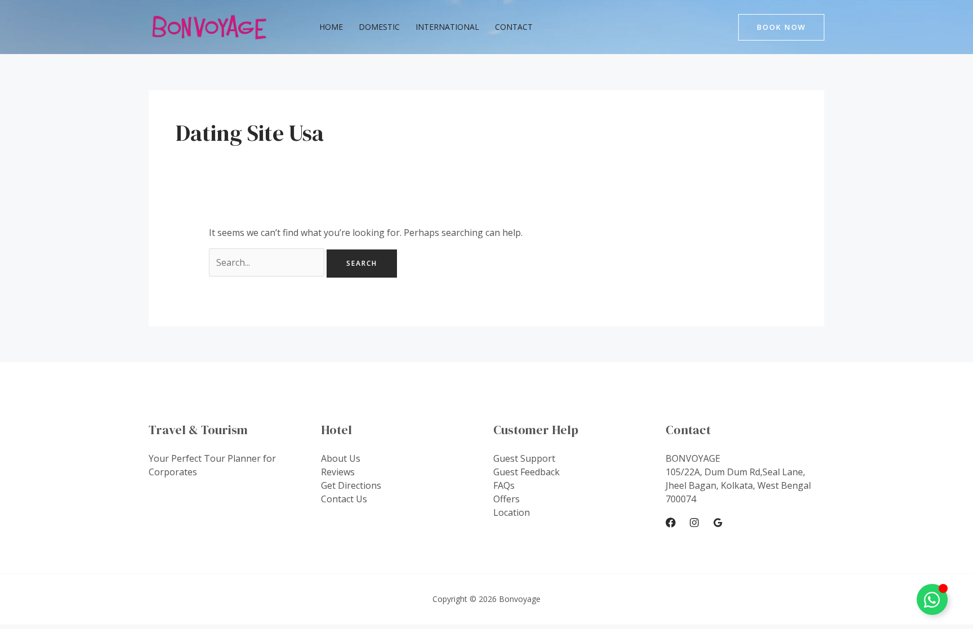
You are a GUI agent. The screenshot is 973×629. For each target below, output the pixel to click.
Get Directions (351, 485)
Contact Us (344, 499)
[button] (781, 27)
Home (331, 26)
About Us (340, 458)
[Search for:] (268, 262)
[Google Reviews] (718, 523)
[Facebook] (671, 523)
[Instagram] (694, 523)
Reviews (338, 472)
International (447, 26)
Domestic (379, 26)
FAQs (504, 485)
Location (511, 512)
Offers (506, 499)
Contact (514, 26)
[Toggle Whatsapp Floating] (932, 599)
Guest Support (524, 458)
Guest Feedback (526, 472)
